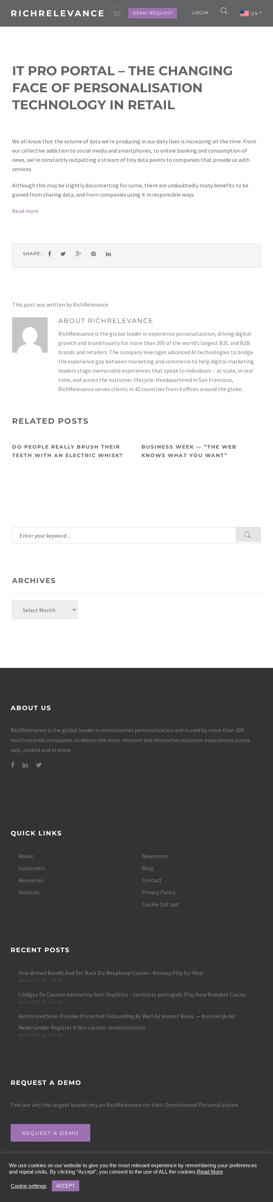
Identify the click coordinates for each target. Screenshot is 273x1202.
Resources (30, 880)
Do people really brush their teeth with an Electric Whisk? (67, 451)
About (25, 856)
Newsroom (155, 856)
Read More (210, 1172)
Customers (31, 868)
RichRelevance (58, 13)
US (255, 13)
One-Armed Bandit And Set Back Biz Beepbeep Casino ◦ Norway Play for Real (110, 972)
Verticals (29, 892)
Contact (152, 880)
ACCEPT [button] (65, 1186)
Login (200, 12)
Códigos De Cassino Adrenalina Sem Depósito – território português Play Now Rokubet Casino (132, 994)
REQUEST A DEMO (50, 1133)
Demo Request (153, 13)
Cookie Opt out (160, 904)
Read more (25, 210)
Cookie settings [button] (29, 1186)
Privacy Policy (158, 892)
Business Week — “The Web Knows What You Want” (189, 451)
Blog (148, 868)
